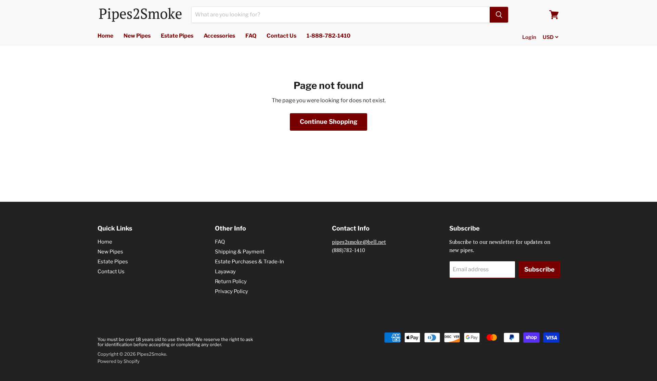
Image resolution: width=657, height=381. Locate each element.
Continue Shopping (328, 121)
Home (105, 35)
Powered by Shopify (119, 361)
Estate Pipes (177, 35)
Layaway (225, 271)
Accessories (219, 35)
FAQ (250, 35)
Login (529, 37)
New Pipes (137, 35)
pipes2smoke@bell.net (359, 241)
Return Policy (231, 281)
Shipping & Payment (240, 252)
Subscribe (539, 269)
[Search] (499, 15)
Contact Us (281, 35)
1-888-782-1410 (328, 35)
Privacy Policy (231, 291)
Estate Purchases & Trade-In (249, 262)
